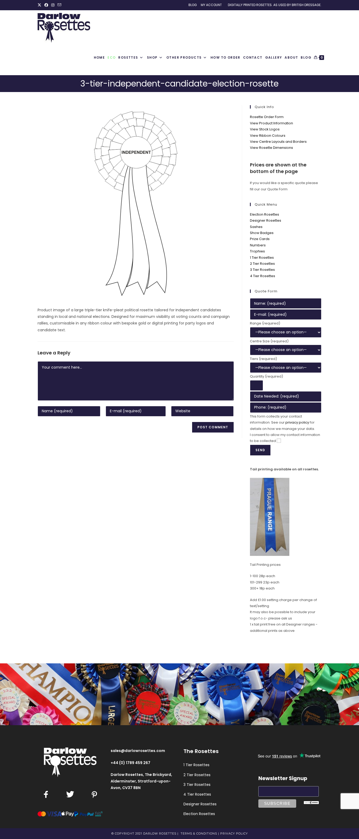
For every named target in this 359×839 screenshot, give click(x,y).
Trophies (257, 251)
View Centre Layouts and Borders (278, 141)
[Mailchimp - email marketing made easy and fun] (311, 802)
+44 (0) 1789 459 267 (130, 762)
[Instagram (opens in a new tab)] (53, 5)
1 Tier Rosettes (262, 257)
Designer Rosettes (265, 220)
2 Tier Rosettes (262, 263)
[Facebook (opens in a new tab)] (46, 5)
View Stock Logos (265, 129)
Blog (192, 5)
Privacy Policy (234, 833)
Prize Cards (260, 238)
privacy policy (297, 422)
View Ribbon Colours (267, 135)
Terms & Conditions (199, 833)
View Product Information (271, 123)
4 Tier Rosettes (262, 275)
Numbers (258, 245)
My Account (211, 5)
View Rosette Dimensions (271, 147)
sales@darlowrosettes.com (138, 750)
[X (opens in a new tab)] (40, 5)
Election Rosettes (264, 214)
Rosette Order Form (267, 116)
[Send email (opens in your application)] (59, 5)
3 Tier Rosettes (262, 269)
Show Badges (262, 232)
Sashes (256, 226)
